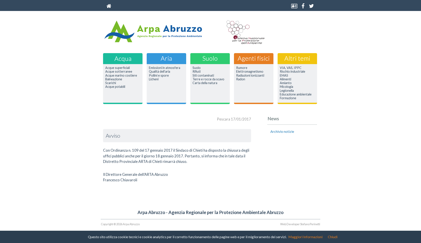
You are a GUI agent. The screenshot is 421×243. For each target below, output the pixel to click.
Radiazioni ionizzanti (250, 75)
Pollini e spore (159, 75)
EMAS (284, 75)
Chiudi (332, 237)
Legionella (287, 90)
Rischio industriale (292, 71)
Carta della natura (205, 83)
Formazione (288, 98)
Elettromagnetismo (249, 71)
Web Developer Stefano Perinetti (300, 224)
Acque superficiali (117, 67)
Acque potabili (115, 86)
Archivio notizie (282, 131)
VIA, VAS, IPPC (290, 67)
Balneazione (113, 79)
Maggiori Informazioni (305, 237)
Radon (240, 79)
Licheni (154, 79)
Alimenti (285, 79)
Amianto (286, 83)
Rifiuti (197, 71)
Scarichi (110, 83)
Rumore (241, 67)
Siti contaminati (203, 75)
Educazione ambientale (296, 94)
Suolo (197, 67)
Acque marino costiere (121, 75)
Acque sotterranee (118, 71)
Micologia (286, 86)
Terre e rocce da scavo (208, 79)
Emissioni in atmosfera (164, 67)
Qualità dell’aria (159, 71)
